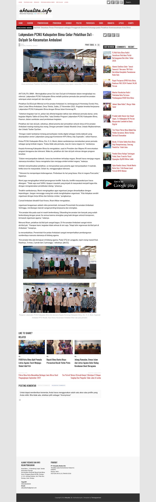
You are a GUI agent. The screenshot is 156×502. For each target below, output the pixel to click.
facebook (113, 2)
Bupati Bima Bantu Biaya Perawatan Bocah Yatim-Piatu (58, 361)
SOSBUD (69, 23)
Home (20, 2)
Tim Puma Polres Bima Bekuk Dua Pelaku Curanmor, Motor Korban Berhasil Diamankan (124, 133)
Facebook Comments (58, 385)
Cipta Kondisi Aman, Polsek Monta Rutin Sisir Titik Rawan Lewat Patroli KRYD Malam (124, 168)
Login (66, 2)
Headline (29, 45)
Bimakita (23, 45)
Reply (22, 44)
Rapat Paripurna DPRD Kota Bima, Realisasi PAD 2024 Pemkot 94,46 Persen (124, 83)
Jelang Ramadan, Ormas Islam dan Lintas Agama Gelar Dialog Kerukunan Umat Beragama (87, 362)
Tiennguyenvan (96, 497)
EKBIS (101, 23)
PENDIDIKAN (57, 23)
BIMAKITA (111, 23)
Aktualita (67, 497)
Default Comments (44, 385)
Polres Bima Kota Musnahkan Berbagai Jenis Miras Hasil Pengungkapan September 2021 (38, 376)
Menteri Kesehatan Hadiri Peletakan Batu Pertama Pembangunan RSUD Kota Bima (123, 95)
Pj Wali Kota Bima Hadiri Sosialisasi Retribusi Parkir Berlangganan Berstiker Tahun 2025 (122, 56)
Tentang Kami (28, 2)
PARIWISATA (90, 23)
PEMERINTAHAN (42, 23)
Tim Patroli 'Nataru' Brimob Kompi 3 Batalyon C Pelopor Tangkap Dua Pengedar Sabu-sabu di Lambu (81, 376)
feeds (121, 2)
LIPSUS (121, 23)
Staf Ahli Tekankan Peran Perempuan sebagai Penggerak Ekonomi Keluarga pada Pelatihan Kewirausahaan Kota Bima (82, 28)
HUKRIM (30, 23)
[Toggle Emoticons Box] (20, 400)
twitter (108, 2)
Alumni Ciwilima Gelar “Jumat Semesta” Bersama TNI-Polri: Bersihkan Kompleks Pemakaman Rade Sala (123, 70)
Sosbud (35, 45)
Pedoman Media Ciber (47, 2)
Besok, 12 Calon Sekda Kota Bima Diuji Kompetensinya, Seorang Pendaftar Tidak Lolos (123, 144)
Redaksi (36, 2)
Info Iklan (59, 2)
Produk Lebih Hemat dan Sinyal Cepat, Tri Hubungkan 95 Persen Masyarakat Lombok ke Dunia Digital (123, 120)
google (117, 2)
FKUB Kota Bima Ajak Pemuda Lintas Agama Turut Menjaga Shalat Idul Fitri (30, 362)
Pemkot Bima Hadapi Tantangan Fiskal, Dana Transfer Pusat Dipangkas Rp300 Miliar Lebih (123, 156)
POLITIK (79, 23)
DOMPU (131, 23)
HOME (21, 23)
